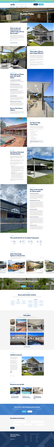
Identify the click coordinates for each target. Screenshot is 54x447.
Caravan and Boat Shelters (38, 437)
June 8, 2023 (12, 395)
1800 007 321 (12, 439)
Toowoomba (23, 303)
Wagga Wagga (30, 306)
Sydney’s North (41, 305)
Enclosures (37, 435)
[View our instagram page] (27, 446)
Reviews (20, 4)
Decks (30, 439)
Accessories (37, 441)
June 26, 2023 (23, 395)
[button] (12, 322)
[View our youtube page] (28, 446)
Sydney (36, 305)
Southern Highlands (30, 305)
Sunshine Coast (18, 303)
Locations (22, 4)
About (17, 4)
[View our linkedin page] (26, 446)
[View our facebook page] (25, 446)
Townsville (13, 304)
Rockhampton (12, 303)
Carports (31, 438)
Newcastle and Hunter (35, 302)
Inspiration (26, 438)
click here (14, 180)
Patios (31, 435)
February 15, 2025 (36, 395)
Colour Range (26, 439)
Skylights (37, 440)
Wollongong (35, 306)
